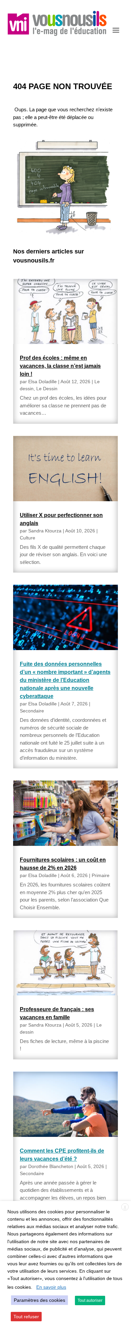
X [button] (125, 1207)
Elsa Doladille (42, 381)
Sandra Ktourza (44, 530)
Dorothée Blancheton (50, 1166)
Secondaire (32, 710)
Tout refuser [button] (26, 1316)
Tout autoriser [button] (90, 1300)
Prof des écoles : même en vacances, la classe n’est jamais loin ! (60, 366)
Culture (27, 537)
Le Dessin (46, 388)
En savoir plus (51, 1287)
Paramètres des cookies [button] (39, 1300)
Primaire (101, 875)
